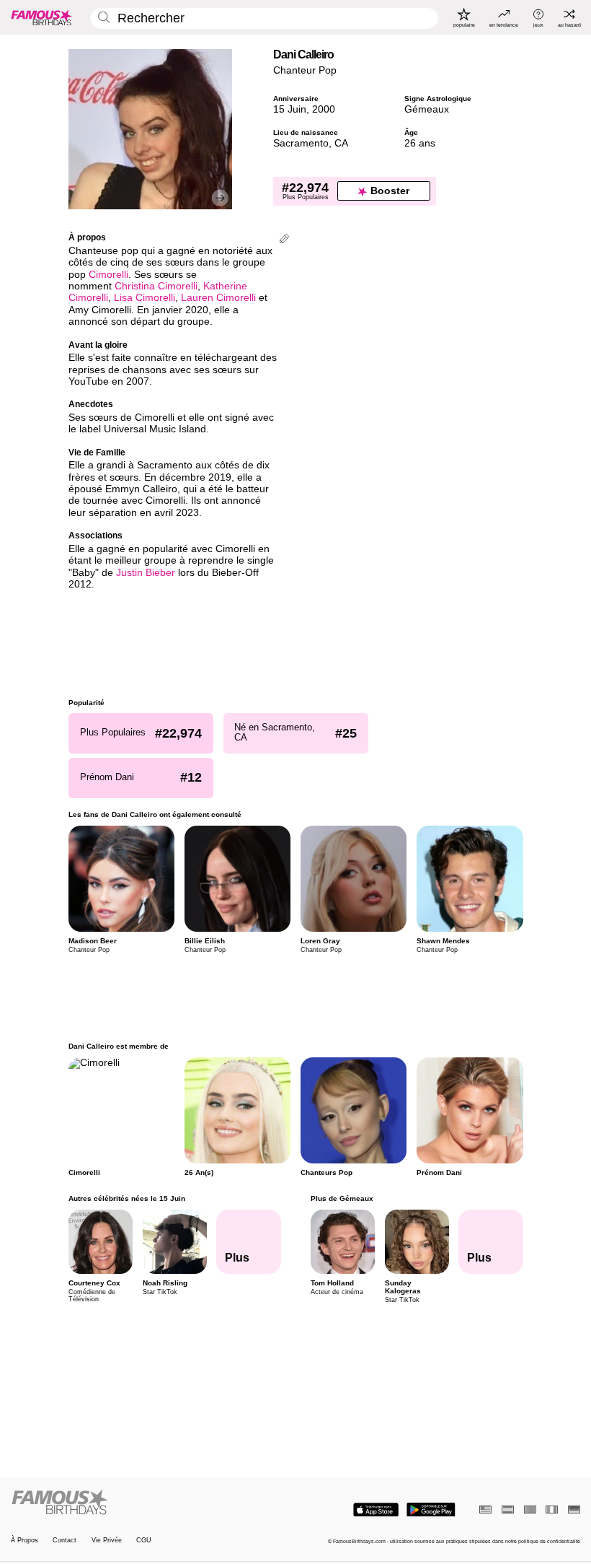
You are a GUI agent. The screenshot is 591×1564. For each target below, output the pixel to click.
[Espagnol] (508, 1509)
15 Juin (289, 109)
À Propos (24, 1540)
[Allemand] (574, 1509)
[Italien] (552, 1509)
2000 (323, 109)
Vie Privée (107, 1540)
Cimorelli (108, 274)
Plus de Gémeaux (341, 1198)
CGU (143, 1540)
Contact (64, 1540)
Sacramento (301, 143)
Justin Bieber (145, 572)
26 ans (419, 143)
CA (341, 143)
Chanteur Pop (305, 70)
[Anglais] (485, 1509)
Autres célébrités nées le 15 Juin (126, 1198)
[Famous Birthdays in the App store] (376, 1510)
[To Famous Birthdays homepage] (42, 17)
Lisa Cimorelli (144, 297)
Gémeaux (426, 109)
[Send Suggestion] (284, 240)
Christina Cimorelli (156, 286)
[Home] (150, 1502)
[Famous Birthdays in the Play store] (431, 1510)
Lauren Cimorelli (218, 297)
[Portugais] (530, 1509)
